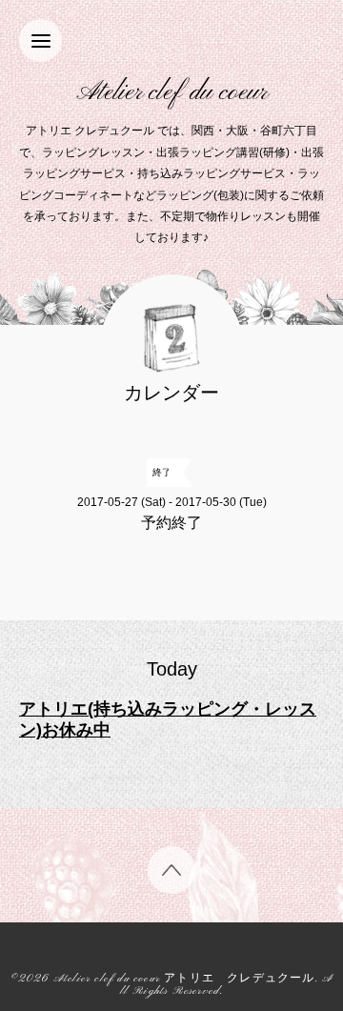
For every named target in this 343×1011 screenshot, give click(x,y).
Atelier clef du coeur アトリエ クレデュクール (184, 979)
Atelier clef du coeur (172, 93)
